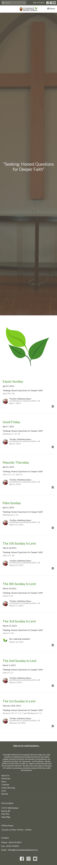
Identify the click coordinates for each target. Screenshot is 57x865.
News (3, 781)
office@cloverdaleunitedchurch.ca (23, 850)
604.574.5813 (38, 3)
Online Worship (8, 788)
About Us (5, 775)
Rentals (4, 794)
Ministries (5, 778)
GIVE (3, 791)
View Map (5, 817)
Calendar (5, 784)
